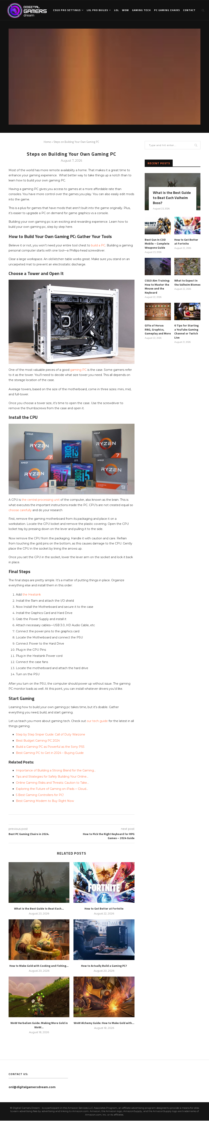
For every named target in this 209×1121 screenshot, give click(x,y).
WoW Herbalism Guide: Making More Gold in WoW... (39, 1025)
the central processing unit (41, 500)
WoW (125, 10)
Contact (189, 10)
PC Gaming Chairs (167, 10)
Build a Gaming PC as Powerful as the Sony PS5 (50, 747)
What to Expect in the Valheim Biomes (187, 282)
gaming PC (78, 370)
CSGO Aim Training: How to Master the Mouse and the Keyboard (157, 286)
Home (47, 142)
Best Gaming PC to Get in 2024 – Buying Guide (50, 753)
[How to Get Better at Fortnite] (103, 882)
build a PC (98, 245)
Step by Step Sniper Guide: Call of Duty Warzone (50, 734)
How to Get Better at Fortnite (103, 908)
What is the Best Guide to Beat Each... (39, 908)
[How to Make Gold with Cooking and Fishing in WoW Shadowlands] (39, 939)
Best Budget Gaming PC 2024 (38, 740)
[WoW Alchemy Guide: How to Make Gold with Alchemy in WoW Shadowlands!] (103, 997)
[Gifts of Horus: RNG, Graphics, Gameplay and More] (158, 311)
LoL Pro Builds (97, 10)
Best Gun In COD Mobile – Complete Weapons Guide (157, 244)
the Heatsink (31, 594)
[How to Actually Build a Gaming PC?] (103, 939)
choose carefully (20, 510)
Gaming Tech (141, 10)
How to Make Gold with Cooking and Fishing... (39, 965)
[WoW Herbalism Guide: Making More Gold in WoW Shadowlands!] (39, 997)
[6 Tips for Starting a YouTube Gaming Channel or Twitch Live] (187, 311)
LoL (116, 10)
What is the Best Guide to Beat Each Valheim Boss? (172, 198)
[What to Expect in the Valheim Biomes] (187, 266)
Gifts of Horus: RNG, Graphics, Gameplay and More (158, 329)
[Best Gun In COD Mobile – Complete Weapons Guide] (158, 225)
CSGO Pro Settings (67, 10)
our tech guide (97, 721)
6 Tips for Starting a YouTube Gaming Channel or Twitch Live (186, 331)
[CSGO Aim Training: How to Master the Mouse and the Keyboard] (158, 266)
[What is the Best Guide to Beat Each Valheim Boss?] (39, 882)
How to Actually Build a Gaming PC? (104, 965)
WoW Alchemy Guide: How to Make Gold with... (104, 1023)
